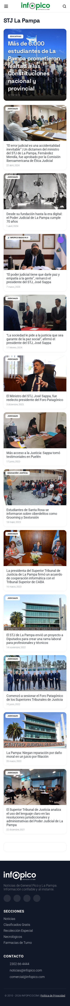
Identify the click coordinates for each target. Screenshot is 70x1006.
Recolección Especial (18, 930)
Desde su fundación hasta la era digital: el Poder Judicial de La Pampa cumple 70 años (34, 217)
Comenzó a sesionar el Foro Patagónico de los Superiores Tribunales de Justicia (34, 697)
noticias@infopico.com (26, 970)
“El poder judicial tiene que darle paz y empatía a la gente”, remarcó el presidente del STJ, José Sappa (33, 278)
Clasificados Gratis (17, 925)
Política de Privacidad (53, 995)
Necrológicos (13, 937)
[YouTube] (36, 898)
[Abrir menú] (6, 6)
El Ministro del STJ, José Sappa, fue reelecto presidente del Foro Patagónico (34, 398)
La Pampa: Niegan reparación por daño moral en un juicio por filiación (34, 754)
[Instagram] (17, 898)
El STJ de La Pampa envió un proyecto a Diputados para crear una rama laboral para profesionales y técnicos (34, 638)
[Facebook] (7, 898)
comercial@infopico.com (27, 977)
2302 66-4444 (19, 964)
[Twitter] (27, 898)
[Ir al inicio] (35, 6)
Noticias (9, 919)
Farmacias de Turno (18, 943)
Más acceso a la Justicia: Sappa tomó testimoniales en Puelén (33, 454)
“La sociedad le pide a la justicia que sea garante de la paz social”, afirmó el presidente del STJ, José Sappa (34, 339)
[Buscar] (64, 6)
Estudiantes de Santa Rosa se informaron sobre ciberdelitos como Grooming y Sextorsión (31, 513)
